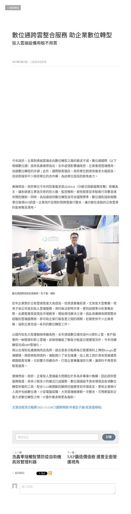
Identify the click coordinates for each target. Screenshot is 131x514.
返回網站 (14, 7)
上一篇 (18, 452)
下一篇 (70, 452)
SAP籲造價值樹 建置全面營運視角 (92, 459)
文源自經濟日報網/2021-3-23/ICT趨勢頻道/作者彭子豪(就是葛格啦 (56, 407)
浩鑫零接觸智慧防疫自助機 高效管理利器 (36, 459)
